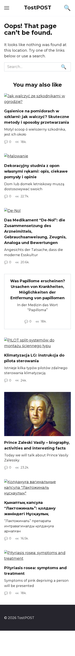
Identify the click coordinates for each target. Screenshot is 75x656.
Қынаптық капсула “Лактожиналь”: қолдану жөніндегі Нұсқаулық (30, 508)
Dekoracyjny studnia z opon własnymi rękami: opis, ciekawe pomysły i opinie (36, 171)
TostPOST (37, 7)
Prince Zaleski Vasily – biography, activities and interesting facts (37, 445)
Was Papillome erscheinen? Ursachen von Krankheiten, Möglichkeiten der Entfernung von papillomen (37, 289)
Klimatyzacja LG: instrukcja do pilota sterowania (34, 358)
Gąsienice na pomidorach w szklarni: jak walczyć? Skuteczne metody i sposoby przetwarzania (36, 117)
